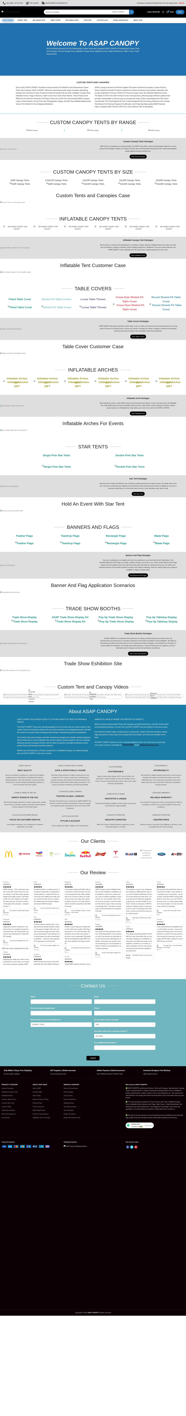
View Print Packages (138, 156)
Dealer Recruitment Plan (72, 1117)
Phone (96, 1008)
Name (33, 997)
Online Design (68, 1092)
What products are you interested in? (46, 1020)
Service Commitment (71, 1088)
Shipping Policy (69, 1103)
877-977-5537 (128, 745)
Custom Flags (6, 1106)
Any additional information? (105, 1043)
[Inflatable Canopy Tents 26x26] (169, 228)
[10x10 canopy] (32, 130)
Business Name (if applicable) (43, 1008)
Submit (93, 1058)
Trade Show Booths (8, 1110)
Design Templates (70, 1114)
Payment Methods (70, 1099)
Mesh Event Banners (9, 1114)
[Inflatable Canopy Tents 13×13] (47, 228)
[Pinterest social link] (135, 1147)
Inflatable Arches (7, 1095)
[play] (32, 695)
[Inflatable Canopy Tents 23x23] (138, 228)
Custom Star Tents (8, 1103)
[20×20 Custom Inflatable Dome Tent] (15, 948)
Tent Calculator (69, 1110)
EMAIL (180, 12)
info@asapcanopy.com (149, 745)
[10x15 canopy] (93, 130)
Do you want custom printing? (106, 1020)
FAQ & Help (37, 1095)
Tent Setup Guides (70, 1106)
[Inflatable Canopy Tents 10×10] (16, 228)
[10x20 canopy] (154, 130)
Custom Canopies (8, 1088)
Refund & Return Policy (40, 1099)
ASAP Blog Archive (39, 1110)
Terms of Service (38, 1106)
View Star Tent (138, 494)
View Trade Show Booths (138, 653)
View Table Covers (138, 336)
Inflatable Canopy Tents (10, 1092)
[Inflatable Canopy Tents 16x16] (77, 228)
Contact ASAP (37, 1092)
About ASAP (37, 1088)
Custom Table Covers (9, 1099)
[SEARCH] (131, 12)
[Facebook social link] (127, 1147)
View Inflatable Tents (138, 255)
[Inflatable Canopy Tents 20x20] (108, 228)
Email (97, 997)
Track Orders (68, 1095)
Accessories (6, 1117)
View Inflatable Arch (138, 413)
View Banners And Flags (138, 575)
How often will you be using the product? (110, 1031)
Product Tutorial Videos (40, 1114)
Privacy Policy (37, 1103)
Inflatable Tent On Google (41, 1117)
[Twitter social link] (131, 1147)
